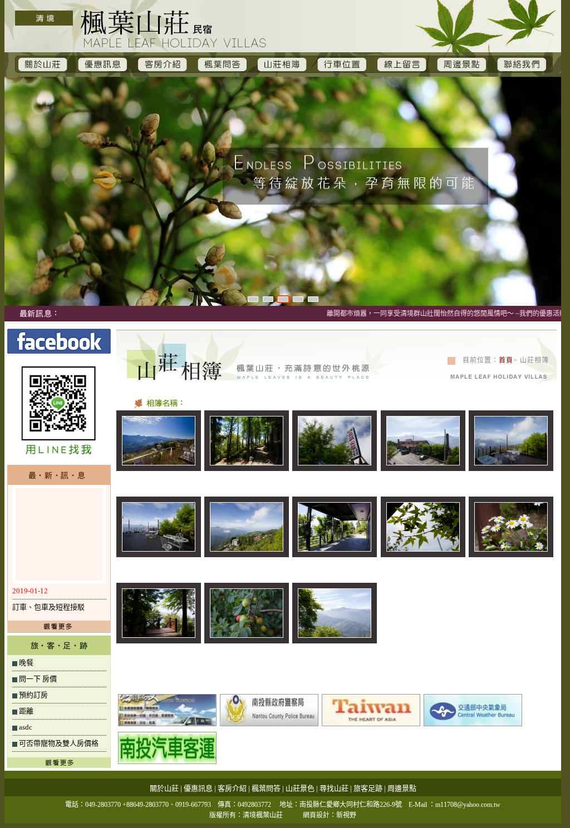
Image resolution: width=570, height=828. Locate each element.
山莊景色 (300, 788)
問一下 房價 (38, 679)
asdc (25, 727)
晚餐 (26, 662)
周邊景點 (401, 788)
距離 (26, 711)
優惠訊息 (198, 788)
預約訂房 (33, 695)
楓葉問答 (266, 788)
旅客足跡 (367, 788)
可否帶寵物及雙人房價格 (59, 743)
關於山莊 (164, 788)
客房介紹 (232, 788)
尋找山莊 (334, 788)
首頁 (506, 360)
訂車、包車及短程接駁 (48, 607)
